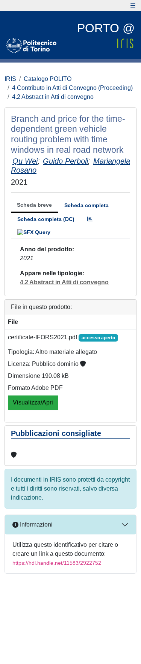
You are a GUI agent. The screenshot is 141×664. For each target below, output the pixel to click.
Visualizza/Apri (33, 402)
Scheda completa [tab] (86, 205)
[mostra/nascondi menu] (132, 5)
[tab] (90, 219)
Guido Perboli (65, 161)
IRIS (10, 79)
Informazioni (35, 524)
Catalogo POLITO (47, 79)
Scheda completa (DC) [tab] (45, 219)
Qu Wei (25, 161)
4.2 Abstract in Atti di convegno (53, 97)
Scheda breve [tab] (34, 205)
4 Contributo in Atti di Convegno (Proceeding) (72, 88)
